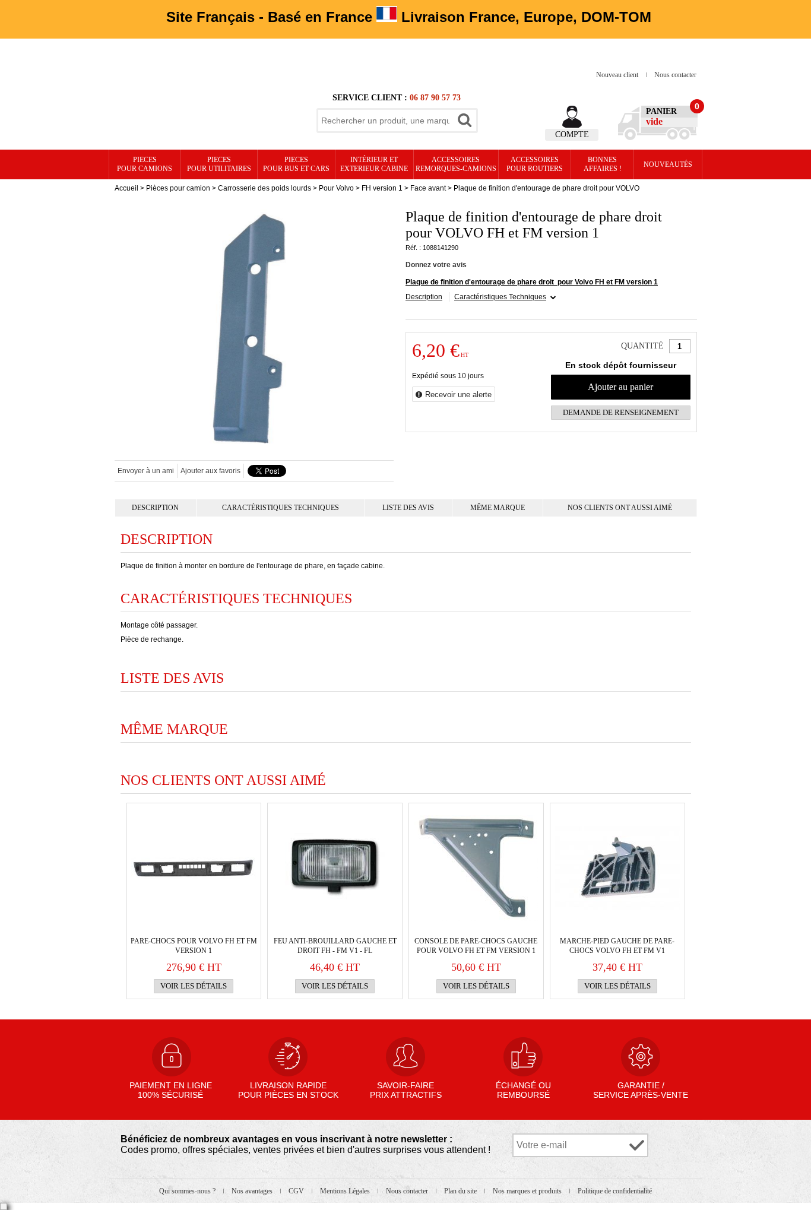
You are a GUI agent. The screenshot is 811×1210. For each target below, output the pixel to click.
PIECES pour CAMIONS (144, 164)
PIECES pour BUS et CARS (296, 164)
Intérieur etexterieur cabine (374, 164)
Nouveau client (618, 75)
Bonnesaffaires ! (603, 164)
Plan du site (461, 1191)
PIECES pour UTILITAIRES (219, 164)
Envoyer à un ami (146, 471)
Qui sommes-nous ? (188, 1191)
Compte (572, 134)
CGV (297, 1191)
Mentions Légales (346, 1191)
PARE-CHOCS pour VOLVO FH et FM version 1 (194, 946)
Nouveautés (668, 164)
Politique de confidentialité (615, 1191)
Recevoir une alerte (458, 394)
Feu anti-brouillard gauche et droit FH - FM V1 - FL (335, 946)
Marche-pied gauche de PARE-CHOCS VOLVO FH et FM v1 (617, 946)
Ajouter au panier (620, 387)
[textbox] (385, 120)
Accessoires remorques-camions (456, 164)
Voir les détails (193, 985)
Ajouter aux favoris (210, 471)
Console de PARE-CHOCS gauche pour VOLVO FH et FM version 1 (475, 946)
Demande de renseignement (621, 412)
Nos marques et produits (528, 1191)
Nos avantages (253, 1191)
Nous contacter (675, 75)
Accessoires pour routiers (534, 164)
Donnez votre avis (436, 265)
